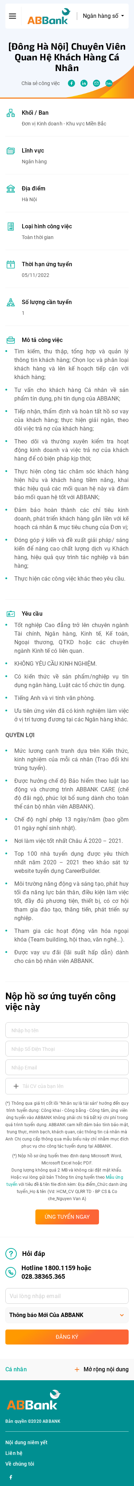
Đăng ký (67, 1337)
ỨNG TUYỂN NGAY (67, 1217)
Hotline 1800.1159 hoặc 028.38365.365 (56, 1272)
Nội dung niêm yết (26, 1442)
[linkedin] (84, 83)
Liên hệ (14, 1453)
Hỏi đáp (33, 1253)
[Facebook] (10, 1476)
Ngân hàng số (101, 16)
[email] (96, 83)
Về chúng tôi (19, 1464)
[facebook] (71, 83)
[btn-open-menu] (12, 16)
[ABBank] (49, 16)
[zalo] (109, 83)
